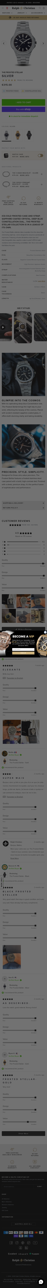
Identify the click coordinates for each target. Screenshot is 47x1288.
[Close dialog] (45, 632)
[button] (41, 1282)
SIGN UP (23, 653)
